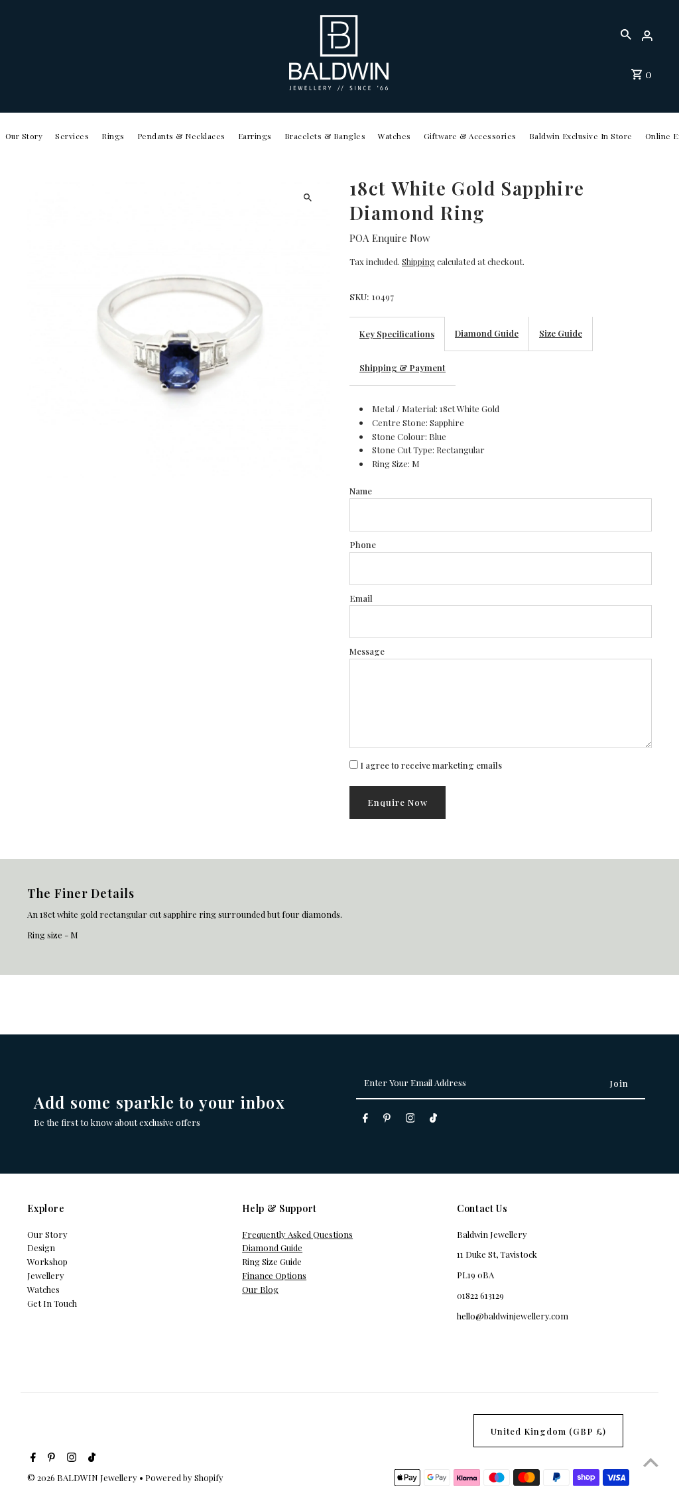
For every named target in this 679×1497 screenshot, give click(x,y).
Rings (113, 135)
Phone (362, 544)
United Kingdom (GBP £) (548, 1431)
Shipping (418, 261)
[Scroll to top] (651, 1462)
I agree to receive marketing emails (430, 765)
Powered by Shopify (184, 1477)
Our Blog (260, 1289)
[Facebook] (365, 1120)
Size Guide (560, 333)
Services (72, 135)
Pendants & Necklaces (181, 135)
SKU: (359, 296)
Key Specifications (396, 333)
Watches (394, 135)
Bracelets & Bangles (325, 135)
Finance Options (274, 1275)
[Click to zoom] (308, 197)
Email (361, 598)
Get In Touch (52, 1303)
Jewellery (45, 1275)
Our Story (24, 135)
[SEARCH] (626, 33)
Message (367, 651)
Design (41, 1247)
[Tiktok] (433, 1120)
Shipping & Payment (402, 367)
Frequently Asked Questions (297, 1234)
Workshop (47, 1261)
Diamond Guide (487, 333)
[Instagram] (410, 1120)
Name (360, 490)
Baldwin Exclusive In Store (581, 135)
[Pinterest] (387, 1120)
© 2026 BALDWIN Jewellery (83, 1477)
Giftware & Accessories (470, 135)
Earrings (255, 135)
